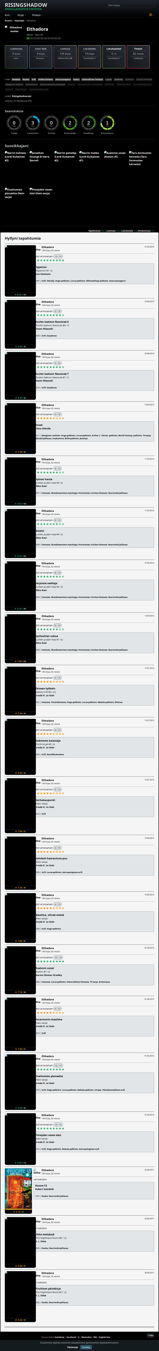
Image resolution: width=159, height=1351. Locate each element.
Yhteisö (138, 48)
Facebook (71, 1337)
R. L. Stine (40, 1241)
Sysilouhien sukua (46, 636)
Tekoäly (50, 280)
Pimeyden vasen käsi (48, 1135)
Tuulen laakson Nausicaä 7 (52, 374)
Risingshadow (26, 6)
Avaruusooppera (63, 79)
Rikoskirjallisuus (43, 438)
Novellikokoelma (55, 754)
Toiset (39, 425)
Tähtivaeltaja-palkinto (97, 280)
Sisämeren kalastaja (48, 740)
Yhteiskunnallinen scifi (113, 1089)
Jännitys (71, 84)
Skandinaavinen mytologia (52, 84)
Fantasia (16, 79)
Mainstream (21, 89)
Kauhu (76, 79)
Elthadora (37, 29)
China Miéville (43, 428)
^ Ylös (150, 1335)
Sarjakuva (52, 335)
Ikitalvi (39, 531)
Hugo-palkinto (62, 280)
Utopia (98, 1089)
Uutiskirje (59, 1337)
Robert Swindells (44, 1189)
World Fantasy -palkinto (130, 435)
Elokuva (119, 702)
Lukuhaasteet (114, 48)
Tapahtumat (94, 230)
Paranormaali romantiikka (90, 84)
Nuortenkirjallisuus (117, 493)
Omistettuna (144, 230)
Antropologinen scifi (38, 89)
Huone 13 (41, 1185)
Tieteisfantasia (124, 84)
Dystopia (129, 79)
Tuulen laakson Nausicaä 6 (52, 321)
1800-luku (109, 84)
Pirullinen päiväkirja (48, 1288)
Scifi (34, 79)
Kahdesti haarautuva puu (51, 858)
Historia (9, 89)
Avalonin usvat (44, 968)
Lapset (108, 79)
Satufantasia (31, 84)
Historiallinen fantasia (92, 79)
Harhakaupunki (45, 800)
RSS (95, 1337)
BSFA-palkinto (72, 438)
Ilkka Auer (41, 486)
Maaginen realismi (14, 84)
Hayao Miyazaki (44, 328)
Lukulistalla (127, 230)
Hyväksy (86, 1347)
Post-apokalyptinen (142, 84)
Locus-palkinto (77, 280)
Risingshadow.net (21, 96)
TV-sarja (147, 435)
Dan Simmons (42, 274)
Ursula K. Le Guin (44, 695)
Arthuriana (104, 981)
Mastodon (86, 1337)
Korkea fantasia (45, 79)
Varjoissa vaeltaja (46, 583)
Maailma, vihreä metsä (49, 915)
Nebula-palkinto (106, 702)
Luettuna (111, 230)
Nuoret (26, 79)
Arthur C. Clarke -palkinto (104, 435)
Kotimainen (84, 493)
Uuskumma (58, 438)
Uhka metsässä (44, 1234)
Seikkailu (118, 79)
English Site (104, 1337)
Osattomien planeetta (49, 1076)
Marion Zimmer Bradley (48, 975)
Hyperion (41, 267)
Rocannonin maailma (48, 1019)
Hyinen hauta (43, 479)
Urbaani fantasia (144, 79)
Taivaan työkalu (45, 688)
